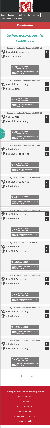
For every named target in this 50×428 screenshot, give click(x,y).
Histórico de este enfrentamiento (22, 67)
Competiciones (33, 15)
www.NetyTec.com (36, 391)
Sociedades (21, 15)
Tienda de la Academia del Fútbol (25, 416)
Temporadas (6, 18)
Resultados (18, 18)
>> (32, 376)
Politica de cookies (25, 396)
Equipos (11, 15)
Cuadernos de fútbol (25, 421)
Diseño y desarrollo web (15, 391)
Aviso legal (25, 401)
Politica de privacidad (25, 406)
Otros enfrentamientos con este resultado (27, 72)
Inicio (3, 15)
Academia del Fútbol (25, 411)
